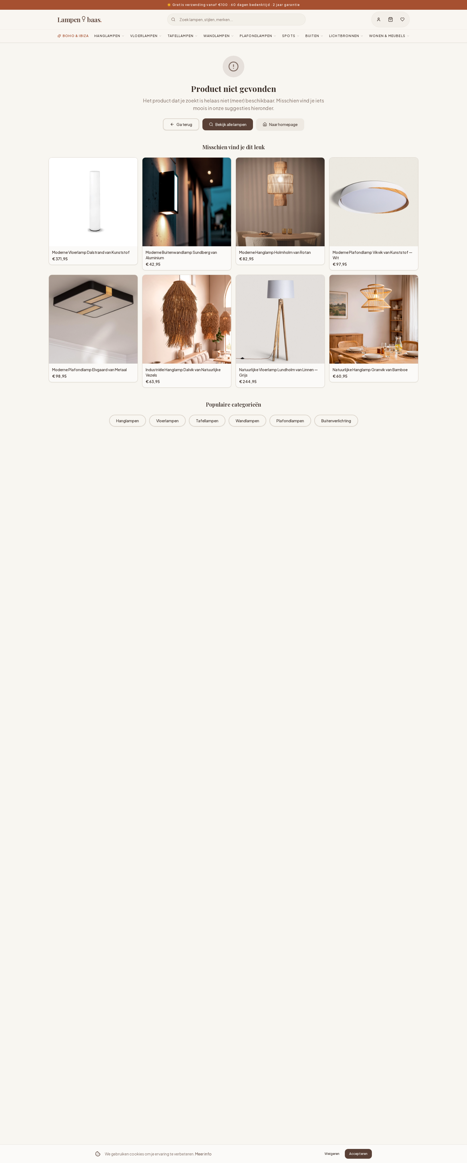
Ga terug (184, 124)
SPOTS (288, 36)
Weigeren (332, 1154)
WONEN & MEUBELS (387, 36)
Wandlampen (247, 420)
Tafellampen (207, 420)
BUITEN (312, 36)
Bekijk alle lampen (230, 124)
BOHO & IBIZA (76, 36)
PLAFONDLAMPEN (256, 36)
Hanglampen (127, 420)
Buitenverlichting (336, 420)
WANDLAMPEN (217, 36)
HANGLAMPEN (107, 36)
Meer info (203, 1153)
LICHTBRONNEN (344, 36)
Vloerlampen (167, 420)
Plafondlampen (290, 420)
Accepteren (358, 1154)
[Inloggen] (378, 19)
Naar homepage (283, 124)
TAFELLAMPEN (181, 36)
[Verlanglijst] (402, 19)
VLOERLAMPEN (144, 36)
